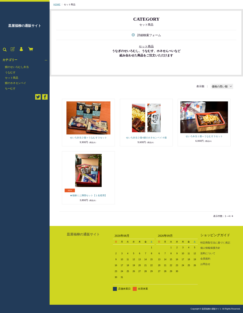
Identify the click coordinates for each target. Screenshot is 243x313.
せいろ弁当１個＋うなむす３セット (204, 136)
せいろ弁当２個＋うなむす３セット (88, 137)
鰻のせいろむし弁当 (17, 67)
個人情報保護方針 (210, 247)
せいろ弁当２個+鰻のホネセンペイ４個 (146, 137)
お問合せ (205, 264)
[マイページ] (21, 49)
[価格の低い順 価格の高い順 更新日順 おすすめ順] (222, 86)
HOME (56, 4)
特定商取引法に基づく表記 (215, 242)
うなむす (10, 72)
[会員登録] (12, 49)
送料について (207, 253)
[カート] (30, 49)
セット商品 (11, 77)
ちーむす (10, 88)
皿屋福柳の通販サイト (24, 25)
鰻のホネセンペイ (15, 83)
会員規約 (205, 258)
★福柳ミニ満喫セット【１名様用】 (88, 195)
